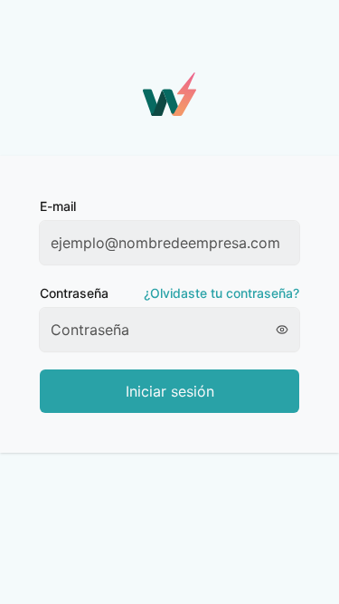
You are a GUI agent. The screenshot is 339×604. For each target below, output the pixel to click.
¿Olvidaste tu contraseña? (221, 293)
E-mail (58, 206)
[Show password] (287, 329)
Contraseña (169, 293)
